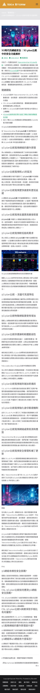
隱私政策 (23, 689)
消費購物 (5, 686)
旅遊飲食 (21, 686)
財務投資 (29, 686)
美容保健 (13, 686)
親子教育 (26, 682)
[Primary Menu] (36, 4)
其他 (36, 686)
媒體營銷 (5, 682)
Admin (6, 58)
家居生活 (13, 682)
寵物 (20, 682)
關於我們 (7, 689)
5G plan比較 (14, 71)
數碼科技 (25, 58)
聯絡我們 (15, 689)
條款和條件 (32, 689)
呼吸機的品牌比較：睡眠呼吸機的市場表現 (18, 658)
